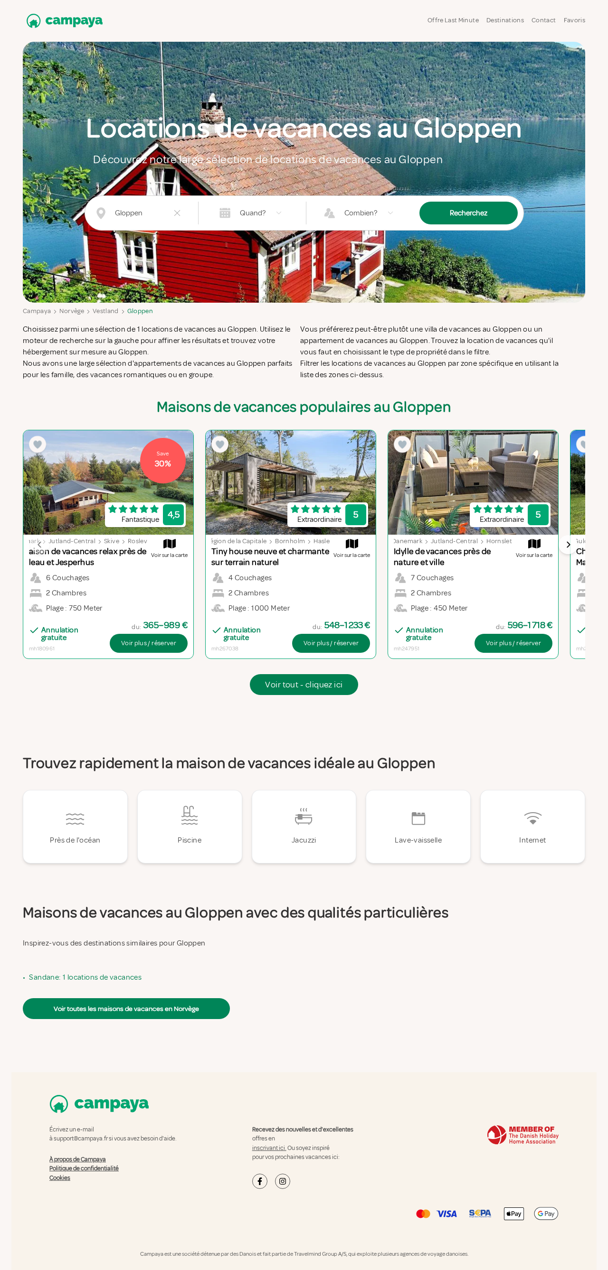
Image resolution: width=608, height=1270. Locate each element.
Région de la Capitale (236, 541)
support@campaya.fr (81, 1138)
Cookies (59, 1178)
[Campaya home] (63, 20)
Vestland (106, 311)
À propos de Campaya (77, 1159)
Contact (544, 20)
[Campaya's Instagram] (282, 1181)
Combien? (360, 213)
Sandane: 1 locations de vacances (85, 977)
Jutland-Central (71, 541)
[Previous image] (39, 544)
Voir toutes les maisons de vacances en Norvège (126, 1008)
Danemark (407, 541)
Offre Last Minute (453, 20)
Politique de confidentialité (84, 1168)
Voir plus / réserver (148, 643)
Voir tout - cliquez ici (303, 684)
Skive (111, 541)
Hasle (322, 541)
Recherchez (468, 213)
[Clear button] (177, 213)
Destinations (505, 20)
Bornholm (290, 541)
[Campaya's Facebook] (259, 1181)
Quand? (253, 213)
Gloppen (140, 311)
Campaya (37, 311)
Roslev (137, 541)
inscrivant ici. (269, 1148)
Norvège (71, 311)
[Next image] (568, 544)
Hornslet (499, 541)
